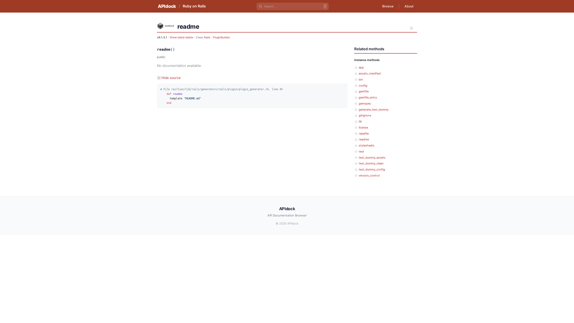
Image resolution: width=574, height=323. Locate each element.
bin (361, 79)
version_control (369, 175)
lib (360, 121)
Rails (207, 37)
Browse (388, 6)
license (363, 127)
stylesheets (366, 145)
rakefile (364, 133)
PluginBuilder (221, 37)
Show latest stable (182, 37)
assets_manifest (370, 73)
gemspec (365, 103)
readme (364, 139)
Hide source (171, 78)
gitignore (365, 115)
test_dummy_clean (371, 163)
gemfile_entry (368, 97)
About (408, 6)
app (361, 67)
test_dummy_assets (372, 157)
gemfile (364, 91)
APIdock (167, 6)
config (363, 85)
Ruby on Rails (194, 6)
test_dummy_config (372, 169)
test (361, 151)
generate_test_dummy (374, 109)
